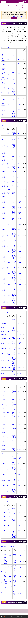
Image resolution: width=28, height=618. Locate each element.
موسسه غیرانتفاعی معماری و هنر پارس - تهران (14, 290)
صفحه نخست (23, 614)
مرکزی (8, 251)
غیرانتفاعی (19, 109)
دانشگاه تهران (13, 59)
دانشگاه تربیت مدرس (13, 55)
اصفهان (8, 257)
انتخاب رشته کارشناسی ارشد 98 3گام (22, 2)
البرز (8, 104)
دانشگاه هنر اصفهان (13, 421)
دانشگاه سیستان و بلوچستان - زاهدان (14, 404)
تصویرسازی (3, 320)
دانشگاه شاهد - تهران (13, 409)
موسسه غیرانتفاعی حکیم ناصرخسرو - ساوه (14, 251)
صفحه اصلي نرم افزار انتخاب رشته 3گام (17, 16)
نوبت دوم (19, 78)
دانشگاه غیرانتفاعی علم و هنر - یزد (14, 241)
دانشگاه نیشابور (13, 163)
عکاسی (4, 509)
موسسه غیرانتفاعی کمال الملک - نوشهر (14, 273)
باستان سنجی (5, 567)
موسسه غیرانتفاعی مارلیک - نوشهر (14, 279)
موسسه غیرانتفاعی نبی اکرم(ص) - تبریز (14, 296)
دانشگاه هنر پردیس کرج (13, 104)
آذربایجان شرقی (8, 68)
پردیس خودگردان (19, 98)
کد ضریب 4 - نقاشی (4, 383)
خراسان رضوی (8, 163)
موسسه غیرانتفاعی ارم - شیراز (14, 246)
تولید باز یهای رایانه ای (3, 73)
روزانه (19, 55)
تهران (8, 55)
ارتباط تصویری (3, 133)
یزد (8, 241)
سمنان (8, 160)
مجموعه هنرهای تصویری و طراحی (20, 21)
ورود (8, 2)
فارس (8, 246)
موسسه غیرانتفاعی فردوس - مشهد (14, 267)
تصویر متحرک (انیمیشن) (3, 55)
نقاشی (3, 391)
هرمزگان (8, 213)
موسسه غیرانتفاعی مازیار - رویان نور (14, 115)
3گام (4, 616)
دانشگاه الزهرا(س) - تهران (14, 133)
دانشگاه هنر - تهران (13, 63)
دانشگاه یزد (13, 424)
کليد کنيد (14, 18)
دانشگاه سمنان (13, 160)
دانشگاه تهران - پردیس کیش (13, 213)
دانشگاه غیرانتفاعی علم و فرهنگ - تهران (14, 235)
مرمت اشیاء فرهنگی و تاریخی (5, 555)
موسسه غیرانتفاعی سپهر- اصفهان (14, 257)
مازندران (8, 115)
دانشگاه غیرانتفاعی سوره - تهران (14, 109)
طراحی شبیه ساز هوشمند (3, 68)
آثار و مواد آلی (5, 572)
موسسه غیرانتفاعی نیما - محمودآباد (14, 536)
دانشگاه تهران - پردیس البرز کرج (13, 207)
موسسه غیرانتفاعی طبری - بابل (14, 262)
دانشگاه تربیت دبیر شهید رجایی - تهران (14, 138)
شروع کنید (4, 2)
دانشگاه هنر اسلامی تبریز (13, 68)
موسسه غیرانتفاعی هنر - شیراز (14, 302)
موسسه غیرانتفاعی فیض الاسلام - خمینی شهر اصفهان (14, 360)
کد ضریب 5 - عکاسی (5, 501)
